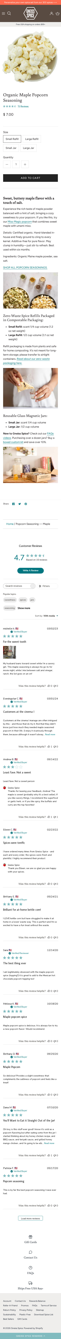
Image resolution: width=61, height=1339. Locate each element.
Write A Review (30, 570)
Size (5, 132)
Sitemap (40, 1310)
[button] (30, 1336)
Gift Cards (22, 1319)
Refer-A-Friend (10, 1305)
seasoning (10, 608)
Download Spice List (43, 1314)
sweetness (10, 599)
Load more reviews (30, 1218)
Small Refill (12, 139)
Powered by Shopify (33, 1328)
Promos (24, 1305)
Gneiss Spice (17, 1328)
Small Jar (11, 148)
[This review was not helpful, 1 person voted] (54, 817)
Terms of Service (48, 1305)
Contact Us (20, 1301)
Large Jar (28, 148)
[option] (30, 57)
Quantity (8, 157)
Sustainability (9, 1314)
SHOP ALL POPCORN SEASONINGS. (25, 267)
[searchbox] (16, 586)
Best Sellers (8, 1319)
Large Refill (31, 139)
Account (7, 1301)
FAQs (34, 1305)
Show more (24, 608)
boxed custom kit (13, 442)
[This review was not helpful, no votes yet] (54, 686)
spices (23, 599)
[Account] (50, 13)
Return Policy (9, 1310)
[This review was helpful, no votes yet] (49, 686)
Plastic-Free (24, 1314)
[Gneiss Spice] (30, 13)
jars (32, 599)
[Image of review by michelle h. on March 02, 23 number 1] (9, 652)
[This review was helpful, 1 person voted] (49, 746)
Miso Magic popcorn (20, 221)
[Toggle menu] (3, 13)
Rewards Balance (37, 1301)
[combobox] (46, 615)
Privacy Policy (25, 1310)
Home (9, 523)
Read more (50, 734)
